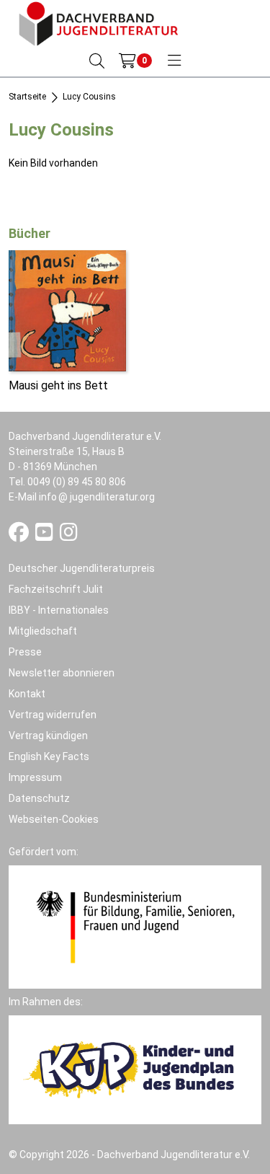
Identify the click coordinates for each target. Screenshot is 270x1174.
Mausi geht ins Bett (58, 385)
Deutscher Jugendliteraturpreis (82, 568)
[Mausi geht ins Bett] (67, 310)
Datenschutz (39, 798)
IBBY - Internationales (59, 610)
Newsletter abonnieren (61, 673)
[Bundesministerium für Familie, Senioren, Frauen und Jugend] (135, 926)
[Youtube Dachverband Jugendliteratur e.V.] (45, 536)
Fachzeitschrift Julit (56, 589)
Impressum (35, 777)
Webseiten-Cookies (54, 819)
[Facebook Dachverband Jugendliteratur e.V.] (20, 536)
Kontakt (27, 693)
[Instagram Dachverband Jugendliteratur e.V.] (69, 536)
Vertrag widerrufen (52, 714)
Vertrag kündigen (48, 735)
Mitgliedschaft (43, 631)
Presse (25, 652)
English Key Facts (49, 756)
